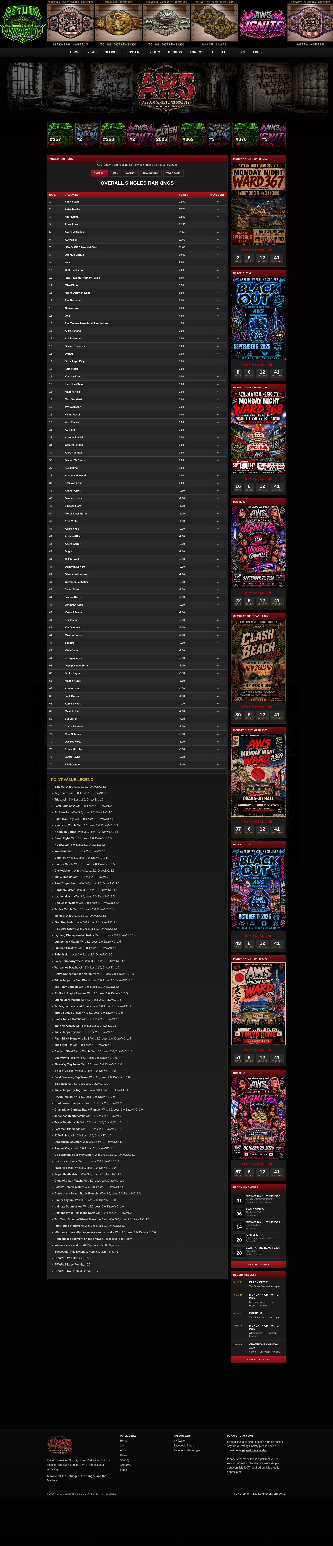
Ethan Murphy (73, 749)
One (67, 315)
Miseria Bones (73, 635)
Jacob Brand (72, 589)
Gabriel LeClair (74, 444)
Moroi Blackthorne (76, 513)
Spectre (69, 642)
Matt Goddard (73, 399)
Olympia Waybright (76, 665)
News (92, 52)
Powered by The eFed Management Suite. (260, 1494)
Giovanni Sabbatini (76, 581)
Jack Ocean (72, 696)
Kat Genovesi (73, 627)
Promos (175, 52)
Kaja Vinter (71, 368)
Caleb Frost (72, 559)
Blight (68, 551)
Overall (99, 173)
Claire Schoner (74, 726)
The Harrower (73, 300)
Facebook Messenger (186, 1450)
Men (115, 173)
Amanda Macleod (75, 475)
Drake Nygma (73, 673)
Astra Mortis (72, 209)
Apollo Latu (72, 688)
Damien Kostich (74, 498)
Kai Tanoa (71, 620)
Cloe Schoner (73, 734)
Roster (133, 52)
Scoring (125, 1460)
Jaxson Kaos (72, 597)
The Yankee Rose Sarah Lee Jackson (87, 323)
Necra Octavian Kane (77, 292)
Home (74, 52)
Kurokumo (71, 467)
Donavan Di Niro (75, 566)
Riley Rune (71, 224)
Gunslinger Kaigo (75, 361)
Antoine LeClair (74, 437)
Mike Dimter (72, 285)
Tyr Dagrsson (73, 406)
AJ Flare (70, 429)
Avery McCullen (74, 231)
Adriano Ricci (73, 536)
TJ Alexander (73, 764)
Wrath (68, 262)
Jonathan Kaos (74, 604)
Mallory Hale (72, 391)
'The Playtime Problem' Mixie (82, 277)
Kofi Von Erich (73, 482)
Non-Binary (151, 173)
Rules (123, 1455)
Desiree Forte (73, 741)
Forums (196, 52)
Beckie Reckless (75, 346)
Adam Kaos (72, 528)
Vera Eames (72, 422)
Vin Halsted (72, 201)
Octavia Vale (72, 308)
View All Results (258, 1359)
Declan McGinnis (75, 460)
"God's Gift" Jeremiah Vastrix (83, 247)
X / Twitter (179, 1440)
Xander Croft (72, 490)
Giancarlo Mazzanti (76, 574)
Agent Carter (72, 543)
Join (241, 52)
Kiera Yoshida (73, 452)
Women (131, 173)
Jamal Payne (72, 756)
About (123, 1450)
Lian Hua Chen (74, 384)
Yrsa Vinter (71, 521)
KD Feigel (71, 239)
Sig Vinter (71, 718)
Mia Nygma (71, 216)
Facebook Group (183, 1445)
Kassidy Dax (72, 376)
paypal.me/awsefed (254, 1450)
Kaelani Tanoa (73, 612)
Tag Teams (173, 173)
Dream (69, 353)
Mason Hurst (72, 680)
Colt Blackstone (74, 270)
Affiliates (220, 52)
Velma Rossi (72, 414)
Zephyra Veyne (74, 658)
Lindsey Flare (73, 505)
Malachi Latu (72, 711)
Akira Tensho (73, 330)
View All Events (258, 1264)
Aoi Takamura (73, 338)
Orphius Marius (74, 254)
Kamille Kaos (73, 703)
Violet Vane (71, 650)
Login (258, 52)
